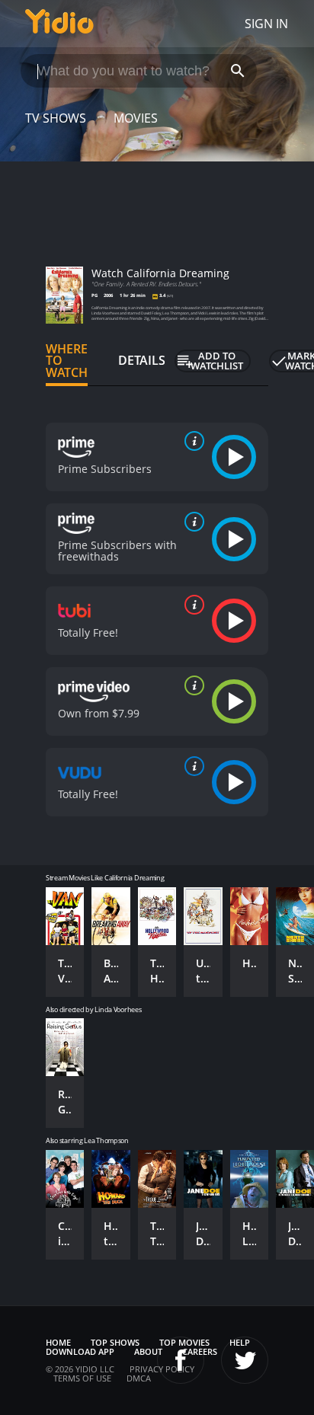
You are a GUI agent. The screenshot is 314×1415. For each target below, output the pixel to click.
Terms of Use (82, 1378)
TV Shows (55, 118)
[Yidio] (59, 23)
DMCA (139, 1378)
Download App (80, 1351)
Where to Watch (67, 361)
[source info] (191, 441)
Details (141, 360)
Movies (136, 118)
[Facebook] (180, 1360)
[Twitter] (244, 1360)
